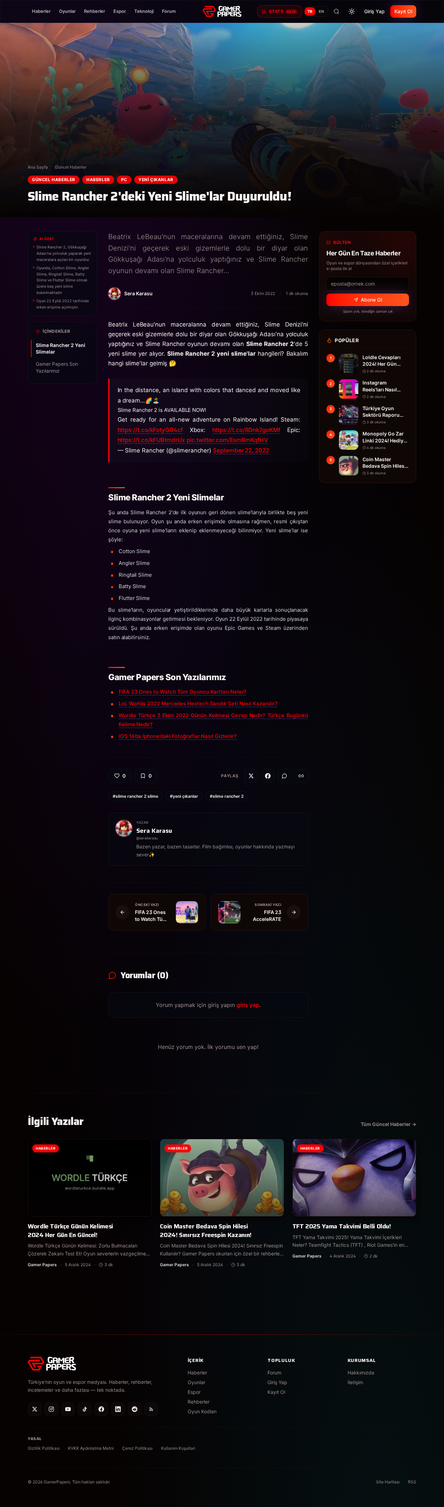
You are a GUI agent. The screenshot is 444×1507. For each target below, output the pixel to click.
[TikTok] (85, 1409)
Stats (282, 11)
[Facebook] (101, 1409)
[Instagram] (51, 1409)
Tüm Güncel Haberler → (388, 1124)
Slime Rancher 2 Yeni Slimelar (60, 348)
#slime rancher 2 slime (135, 796)
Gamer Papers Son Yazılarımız (57, 367)
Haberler (41, 11)
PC (124, 179)
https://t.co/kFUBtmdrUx (151, 440)
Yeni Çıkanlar (155, 179)
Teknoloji (144, 11)
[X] (35, 1409)
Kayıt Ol (403, 11)
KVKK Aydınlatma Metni (91, 1448)
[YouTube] (68, 1409)
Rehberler (94, 11)
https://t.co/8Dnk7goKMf (246, 429)
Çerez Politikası (137, 1448)
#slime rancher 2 (227, 796)
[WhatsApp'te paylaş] (284, 776)
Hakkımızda (361, 1372)
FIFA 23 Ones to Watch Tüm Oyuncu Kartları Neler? (182, 691)
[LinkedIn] (118, 1409)
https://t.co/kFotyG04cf (150, 429)
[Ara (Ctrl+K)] (336, 11)
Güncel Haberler (70, 167)
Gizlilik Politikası (44, 1448)
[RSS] (151, 1409)
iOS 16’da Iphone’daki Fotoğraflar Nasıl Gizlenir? (178, 736)
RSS (412, 1481)
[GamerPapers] (222, 11)
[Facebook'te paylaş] (268, 776)
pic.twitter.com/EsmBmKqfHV (227, 440)
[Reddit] (135, 1409)
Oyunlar (67, 11)
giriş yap (248, 1004)
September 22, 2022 (241, 450)
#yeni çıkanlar (184, 796)
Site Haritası (388, 1481)
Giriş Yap (374, 11)
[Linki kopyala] (301, 776)
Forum (169, 11)
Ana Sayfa (38, 167)
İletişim (355, 1382)
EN (321, 11)
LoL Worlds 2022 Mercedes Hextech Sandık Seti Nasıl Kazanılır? (198, 703)
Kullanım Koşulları (178, 1448)
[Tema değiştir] (352, 11)
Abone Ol (371, 300)
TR (310, 11)
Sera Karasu (154, 831)
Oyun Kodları (202, 1411)
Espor (119, 11)
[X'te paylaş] (251, 776)
